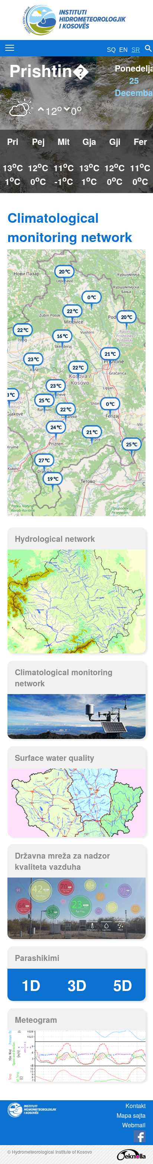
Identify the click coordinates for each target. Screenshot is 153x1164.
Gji (114, 141)
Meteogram (36, 1019)
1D (31, 984)
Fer (140, 141)
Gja (89, 141)
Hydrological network (55, 538)
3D (77, 984)
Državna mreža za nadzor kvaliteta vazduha (62, 861)
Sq (111, 50)
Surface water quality (54, 757)
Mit (64, 141)
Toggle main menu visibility (9, 47)
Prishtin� (49, 70)
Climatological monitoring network (64, 677)
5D (122, 984)
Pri (12, 141)
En (123, 50)
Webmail (134, 1125)
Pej (38, 141)
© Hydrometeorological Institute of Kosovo (49, 1152)
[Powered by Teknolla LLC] (131, 1153)
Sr (135, 50)
